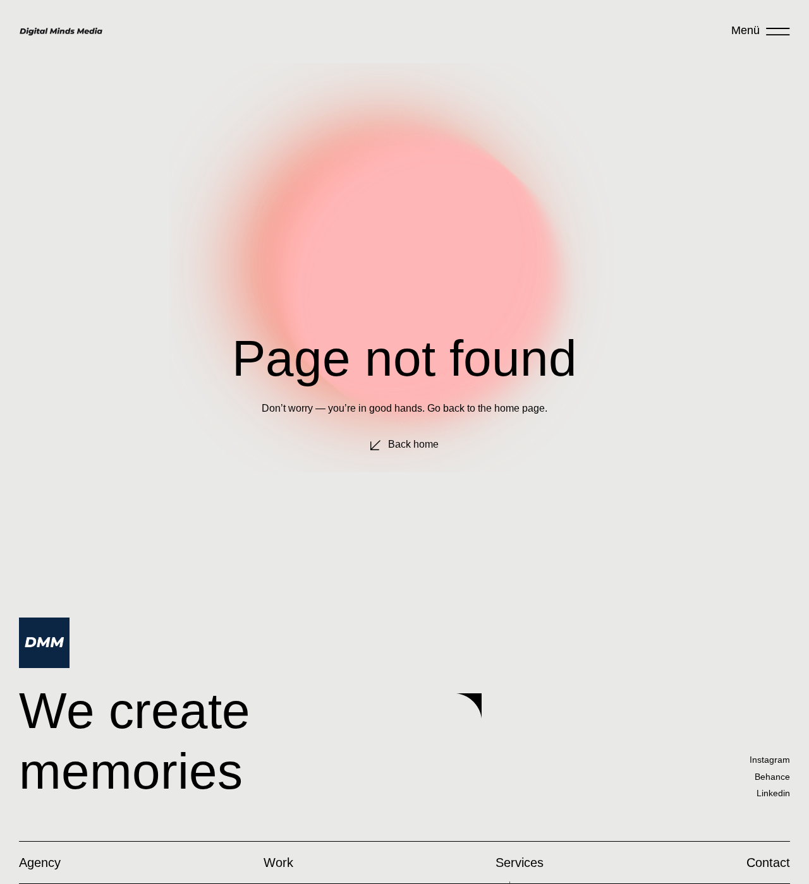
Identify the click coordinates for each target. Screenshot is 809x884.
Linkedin (773, 793)
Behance (772, 777)
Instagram (770, 760)
